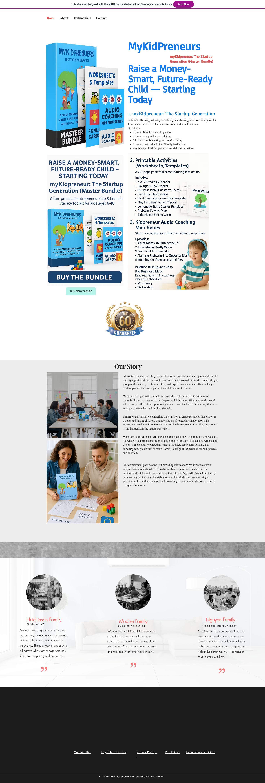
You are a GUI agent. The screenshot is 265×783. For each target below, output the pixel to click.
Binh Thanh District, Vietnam (219, 625)
